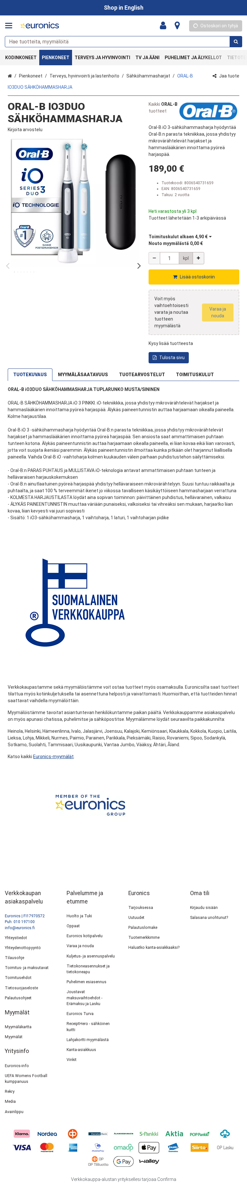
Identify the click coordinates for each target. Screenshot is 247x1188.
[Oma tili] (165, 26)
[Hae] (236, 41)
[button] (25, 129)
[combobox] (123, 41)
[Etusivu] (39, 25)
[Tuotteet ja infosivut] (10, 25)
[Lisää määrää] (198, 258)
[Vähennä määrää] (154, 258)
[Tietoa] (177, 26)
